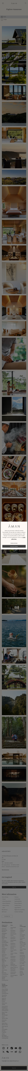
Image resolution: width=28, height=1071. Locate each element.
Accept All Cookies (14, 546)
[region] (14, 535)
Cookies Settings (14, 543)
